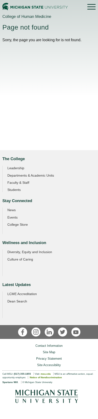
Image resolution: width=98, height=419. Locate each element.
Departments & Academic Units (30, 175)
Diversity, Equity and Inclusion (29, 252)
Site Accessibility (49, 365)
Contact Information (49, 345)
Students (14, 190)
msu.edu (46, 374)
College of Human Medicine (26, 16)
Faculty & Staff (18, 182)
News (11, 210)
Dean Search (17, 301)
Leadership (15, 168)
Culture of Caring (20, 259)
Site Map (49, 352)
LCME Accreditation (22, 294)
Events (12, 217)
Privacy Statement (49, 358)
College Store (17, 224)
